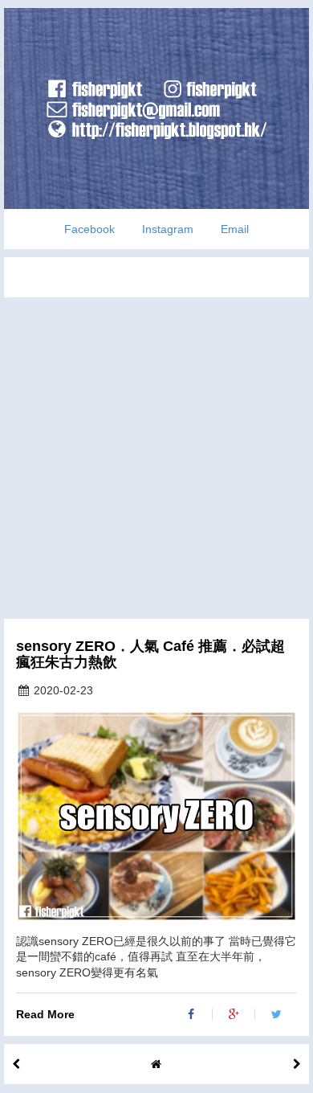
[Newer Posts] (297, 1064)
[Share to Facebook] (191, 1014)
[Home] (156, 1064)
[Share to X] (276, 1014)
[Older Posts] (16, 1064)
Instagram (167, 229)
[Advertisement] (156, 454)
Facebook (89, 229)
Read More (45, 1014)
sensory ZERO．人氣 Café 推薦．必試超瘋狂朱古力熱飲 (150, 654)
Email (235, 229)
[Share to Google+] (234, 1014)
